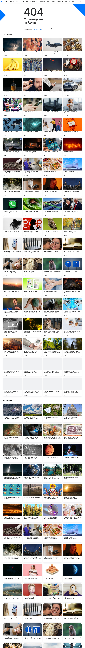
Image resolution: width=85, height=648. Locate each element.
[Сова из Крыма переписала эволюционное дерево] (52, 227)
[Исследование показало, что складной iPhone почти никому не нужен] (72, 447)
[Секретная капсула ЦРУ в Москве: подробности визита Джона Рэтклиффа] (52, 47)
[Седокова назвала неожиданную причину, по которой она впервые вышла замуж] (72, 407)
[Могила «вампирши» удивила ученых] (72, 553)
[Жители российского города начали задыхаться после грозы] (12, 47)
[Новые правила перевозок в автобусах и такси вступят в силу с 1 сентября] (52, 147)
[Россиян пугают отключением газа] (72, 533)
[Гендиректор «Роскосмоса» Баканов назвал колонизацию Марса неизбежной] (12, 347)
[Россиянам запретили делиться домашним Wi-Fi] (32, 247)
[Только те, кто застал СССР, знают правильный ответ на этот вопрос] (32, 67)
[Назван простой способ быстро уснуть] (12, 427)
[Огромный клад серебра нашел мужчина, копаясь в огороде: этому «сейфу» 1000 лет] (52, 447)
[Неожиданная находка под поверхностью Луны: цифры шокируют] (12, 533)
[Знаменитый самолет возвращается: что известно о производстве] (52, 553)
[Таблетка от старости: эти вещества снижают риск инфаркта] (32, 347)
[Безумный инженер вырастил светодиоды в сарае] (12, 367)
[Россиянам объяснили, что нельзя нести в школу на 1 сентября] (72, 593)
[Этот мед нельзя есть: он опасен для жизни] (12, 87)
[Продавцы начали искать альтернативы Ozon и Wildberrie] (12, 267)
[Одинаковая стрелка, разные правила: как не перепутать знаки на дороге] (72, 267)
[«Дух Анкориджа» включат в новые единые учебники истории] (72, 207)
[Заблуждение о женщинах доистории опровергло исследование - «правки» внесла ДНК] (32, 533)
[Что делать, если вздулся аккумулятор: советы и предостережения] (12, 327)
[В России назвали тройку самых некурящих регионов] (72, 327)
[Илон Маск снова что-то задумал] (32, 573)
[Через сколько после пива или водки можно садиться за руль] (32, 187)
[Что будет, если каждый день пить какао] (72, 67)
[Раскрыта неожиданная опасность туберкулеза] (32, 327)
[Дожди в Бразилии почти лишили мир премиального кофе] (72, 467)
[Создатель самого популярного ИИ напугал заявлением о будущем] (12, 307)
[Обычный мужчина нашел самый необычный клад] (12, 167)
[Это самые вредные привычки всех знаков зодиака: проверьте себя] (52, 187)
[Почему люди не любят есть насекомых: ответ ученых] (32, 207)
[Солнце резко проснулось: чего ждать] (32, 127)
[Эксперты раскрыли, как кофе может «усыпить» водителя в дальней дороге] (12, 107)
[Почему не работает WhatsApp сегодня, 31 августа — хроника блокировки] (12, 207)
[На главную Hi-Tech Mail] (5, 1)
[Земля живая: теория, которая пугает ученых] (32, 553)
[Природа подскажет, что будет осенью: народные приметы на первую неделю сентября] (32, 47)
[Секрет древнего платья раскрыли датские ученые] (32, 407)
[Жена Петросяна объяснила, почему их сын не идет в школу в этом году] (52, 247)
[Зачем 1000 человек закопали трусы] (52, 493)
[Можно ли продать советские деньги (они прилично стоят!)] (72, 513)
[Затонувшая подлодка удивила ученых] (12, 513)
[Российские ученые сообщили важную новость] (12, 287)
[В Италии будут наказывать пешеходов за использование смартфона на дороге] (52, 367)
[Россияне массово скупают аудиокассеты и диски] (72, 127)
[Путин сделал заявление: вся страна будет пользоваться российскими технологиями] (32, 513)
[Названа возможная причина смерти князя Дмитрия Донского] (72, 347)
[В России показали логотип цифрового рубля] (32, 227)
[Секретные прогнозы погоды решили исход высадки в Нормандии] (32, 427)
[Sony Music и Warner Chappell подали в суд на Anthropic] (72, 427)
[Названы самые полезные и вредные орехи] (72, 47)
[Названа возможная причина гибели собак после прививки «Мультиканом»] (32, 167)
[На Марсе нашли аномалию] (52, 533)
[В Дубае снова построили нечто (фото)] (52, 387)
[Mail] (2, 1)
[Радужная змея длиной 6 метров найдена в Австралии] (32, 447)
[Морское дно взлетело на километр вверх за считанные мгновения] (32, 493)
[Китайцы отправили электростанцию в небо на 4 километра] (72, 167)
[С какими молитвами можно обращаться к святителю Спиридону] (52, 573)
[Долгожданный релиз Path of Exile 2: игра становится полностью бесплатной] (72, 287)
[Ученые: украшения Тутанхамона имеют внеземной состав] (52, 407)
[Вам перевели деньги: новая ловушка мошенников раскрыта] (32, 107)
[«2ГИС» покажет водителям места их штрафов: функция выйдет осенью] (32, 287)
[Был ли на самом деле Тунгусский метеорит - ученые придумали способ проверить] (12, 553)
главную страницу (37, 29)
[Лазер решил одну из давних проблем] (52, 207)
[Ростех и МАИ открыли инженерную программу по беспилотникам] (12, 407)
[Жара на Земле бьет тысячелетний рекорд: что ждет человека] (12, 593)
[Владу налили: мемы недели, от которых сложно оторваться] (12, 447)
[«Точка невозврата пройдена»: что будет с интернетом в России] (72, 187)
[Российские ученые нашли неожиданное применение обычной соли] (52, 593)
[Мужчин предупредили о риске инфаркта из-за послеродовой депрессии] (52, 327)
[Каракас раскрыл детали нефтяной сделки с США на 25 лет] (72, 573)
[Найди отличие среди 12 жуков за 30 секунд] (12, 573)
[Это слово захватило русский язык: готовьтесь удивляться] (72, 247)
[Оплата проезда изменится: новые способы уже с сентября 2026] (52, 87)
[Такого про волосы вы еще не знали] (12, 227)
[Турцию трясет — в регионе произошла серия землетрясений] (12, 127)
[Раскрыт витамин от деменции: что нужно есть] (32, 87)
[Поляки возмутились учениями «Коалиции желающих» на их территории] (32, 387)
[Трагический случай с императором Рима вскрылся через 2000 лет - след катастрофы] (32, 267)
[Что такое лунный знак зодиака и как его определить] (52, 467)
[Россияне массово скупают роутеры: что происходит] (52, 107)
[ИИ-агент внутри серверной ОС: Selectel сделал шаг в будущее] (52, 427)
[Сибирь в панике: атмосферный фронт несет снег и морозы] (12, 187)
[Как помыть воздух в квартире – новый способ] (72, 307)
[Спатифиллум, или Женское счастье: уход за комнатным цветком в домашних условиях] (32, 467)
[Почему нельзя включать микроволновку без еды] (32, 147)
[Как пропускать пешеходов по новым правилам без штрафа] (12, 147)
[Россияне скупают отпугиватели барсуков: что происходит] (52, 307)
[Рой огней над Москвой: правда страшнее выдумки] (52, 67)
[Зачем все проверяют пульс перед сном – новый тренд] (52, 287)
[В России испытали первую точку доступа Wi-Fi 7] (12, 247)
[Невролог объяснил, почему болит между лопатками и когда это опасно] (72, 107)
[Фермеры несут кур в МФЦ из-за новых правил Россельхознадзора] (52, 513)
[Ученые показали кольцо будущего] (12, 467)
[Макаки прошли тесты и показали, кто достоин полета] (52, 267)
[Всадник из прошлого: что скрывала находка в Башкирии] (72, 387)
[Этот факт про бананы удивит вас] (12, 67)
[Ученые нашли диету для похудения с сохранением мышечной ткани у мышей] (52, 167)
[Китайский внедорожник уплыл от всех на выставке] (12, 387)
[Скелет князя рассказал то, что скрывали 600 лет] (72, 493)
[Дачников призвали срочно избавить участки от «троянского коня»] (52, 347)
